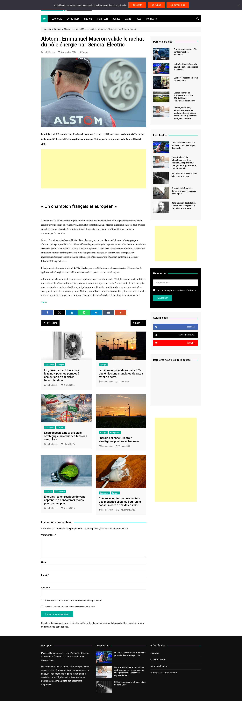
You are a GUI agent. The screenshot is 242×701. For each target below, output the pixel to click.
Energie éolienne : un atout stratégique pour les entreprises (119, 439)
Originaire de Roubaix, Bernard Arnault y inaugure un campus (184, 191)
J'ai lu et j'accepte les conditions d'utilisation (176, 290)
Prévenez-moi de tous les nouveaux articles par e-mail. (70, 606)
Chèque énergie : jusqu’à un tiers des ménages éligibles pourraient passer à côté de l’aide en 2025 (120, 502)
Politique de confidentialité (163, 672)
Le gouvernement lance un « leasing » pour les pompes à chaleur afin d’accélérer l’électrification (62, 375)
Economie (57, 19)
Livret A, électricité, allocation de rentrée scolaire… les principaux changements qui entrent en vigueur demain (185, 113)
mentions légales (63, 673)
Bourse (116, 19)
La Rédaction (49, 52)
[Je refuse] (238, 5)
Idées (138, 19)
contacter (81, 670)
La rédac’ (154, 653)
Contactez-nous (158, 659)
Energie (88, 19)
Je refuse (156, 5)
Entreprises (73, 19)
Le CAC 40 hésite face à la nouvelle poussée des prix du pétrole (186, 67)
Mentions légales (158, 666)
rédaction (48, 677)
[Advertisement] (93, 168)
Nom (44, 562)
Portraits (151, 19)
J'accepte (137, 5)
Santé (128, 19)
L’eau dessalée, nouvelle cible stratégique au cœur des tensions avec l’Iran (65, 436)
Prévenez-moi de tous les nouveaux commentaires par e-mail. (73, 600)
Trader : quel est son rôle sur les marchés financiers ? (185, 52)
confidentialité (60, 681)
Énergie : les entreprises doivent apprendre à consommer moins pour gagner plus (64, 500)
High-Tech (102, 19)
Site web (45, 587)
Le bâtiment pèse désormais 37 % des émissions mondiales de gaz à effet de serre (121, 373)
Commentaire (48, 535)
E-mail (45, 575)
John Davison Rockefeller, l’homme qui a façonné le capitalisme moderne (184, 205)
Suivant (136, 323)
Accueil (47, 29)
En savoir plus (178, 5)
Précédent (52, 323)
